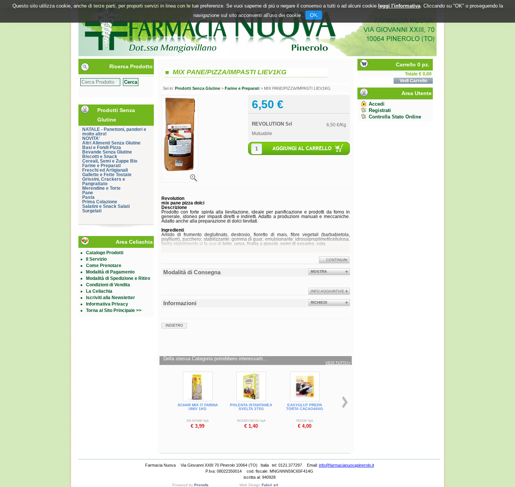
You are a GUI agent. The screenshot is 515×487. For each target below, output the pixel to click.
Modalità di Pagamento (110, 272)
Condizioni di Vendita (108, 284)
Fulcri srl (270, 485)
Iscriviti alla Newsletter (110, 297)
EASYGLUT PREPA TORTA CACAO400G (304, 407)
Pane (87, 192)
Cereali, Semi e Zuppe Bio (109, 161)
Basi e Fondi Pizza (101, 147)
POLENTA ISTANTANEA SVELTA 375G (251, 407)
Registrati (380, 110)
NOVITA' (91, 138)
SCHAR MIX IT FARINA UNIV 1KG (198, 407)
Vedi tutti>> (338, 363)
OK (313, 15)
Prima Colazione (99, 201)
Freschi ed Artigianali (105, 170)
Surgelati (91, 211)
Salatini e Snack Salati (106, 206)
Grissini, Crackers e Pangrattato (103, 181)
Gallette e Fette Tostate (107, 174)
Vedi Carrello (413, 80)
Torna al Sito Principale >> (113, 310)
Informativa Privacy (107, 304)
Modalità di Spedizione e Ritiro (118, 278)
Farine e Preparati (101, 165)
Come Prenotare (103, 265)
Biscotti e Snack (99, 156)
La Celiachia (99, 291)
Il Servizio (96, 259)
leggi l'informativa (399, 6)
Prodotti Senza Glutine (197, 88)
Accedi (377, 104)
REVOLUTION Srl (272, 124)
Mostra (319, 271)
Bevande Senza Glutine (107, 152)
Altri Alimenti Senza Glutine (111, 143)
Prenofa (201, 485)
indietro (174, 325)
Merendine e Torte (101, 188)
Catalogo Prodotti (104, 252)
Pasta (88, 197)
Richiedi (319, 302)
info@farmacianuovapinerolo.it (346, 465)
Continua (336, 260)
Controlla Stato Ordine (395, 117)
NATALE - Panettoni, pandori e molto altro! (114, 132)
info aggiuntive (327, 291)
